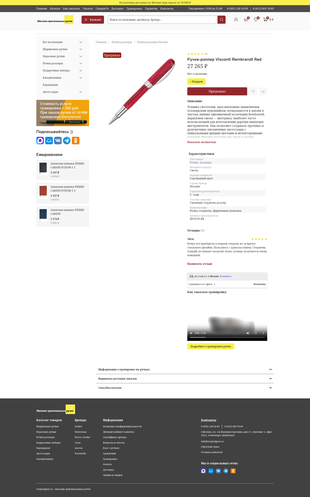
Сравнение (109, 453)
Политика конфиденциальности (122, 426)
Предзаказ (217, 91)
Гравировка (134, 8)
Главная (41, 8)
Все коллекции (52, 42)
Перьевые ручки (54, 56)
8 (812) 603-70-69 (263, 8)
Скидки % (102, 8)
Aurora (79, 447)
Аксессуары (50, 92)
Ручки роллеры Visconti (152, 42)
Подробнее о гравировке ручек (211, 346)
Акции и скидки (112, 475)
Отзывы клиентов (212, 452)
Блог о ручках (111, 447)
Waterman (81, 431)
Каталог (55, 8)
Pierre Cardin (82, 437)
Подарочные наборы (56, 70)
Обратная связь (210, 446)
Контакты (166, 8)
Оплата (88, 8)
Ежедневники (52, 77)
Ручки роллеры (122, 42)
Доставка (117, 8)
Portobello (80, 453)
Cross (78, 442)
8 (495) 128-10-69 (237, 8)
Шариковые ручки (55, 49)
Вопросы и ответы (114, 442)
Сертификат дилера (114, 437)
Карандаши (50, 85)
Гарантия (151, 8)
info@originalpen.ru (212, 441)
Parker (78, 426)
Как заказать (71, 8)
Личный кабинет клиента (118, 431)
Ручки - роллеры (201, 162)
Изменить (225, 276)
